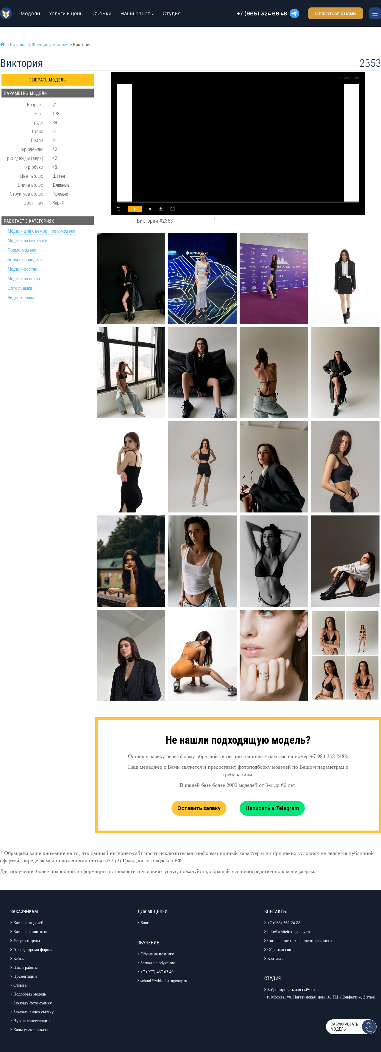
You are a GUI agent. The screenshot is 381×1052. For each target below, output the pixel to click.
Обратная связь (280, 949)
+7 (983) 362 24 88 (283, 922)
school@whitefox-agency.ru (163, 980)
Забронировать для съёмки (291, 989)
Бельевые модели (25, 259)
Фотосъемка (19, 288)
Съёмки (102, 13)
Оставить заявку (199, 808)
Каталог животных (30, 931)
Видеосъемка (20, 298)
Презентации (25, 976)
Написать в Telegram (272, 808)
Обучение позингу (157, 954)
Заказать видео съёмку (33, 1012)
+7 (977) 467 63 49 (157, 971)
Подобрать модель (29, 994)
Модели (30, 13)
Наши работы (137, 13)
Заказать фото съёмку (32, 1003)
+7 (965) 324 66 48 (262, 13)
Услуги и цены (66, 13)
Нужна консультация (31, 1020)
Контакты (275, 958)
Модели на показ (23, 279)
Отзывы (20, 985)
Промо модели (21, 250)
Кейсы (18, 958)
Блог (144, 922)
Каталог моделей (28, 922)
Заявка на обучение (157, 962)
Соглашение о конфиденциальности (299, 940)
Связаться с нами (335, 13)
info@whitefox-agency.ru (288, 931)
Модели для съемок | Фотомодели (41, 231)
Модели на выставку (27, 240)
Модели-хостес (22, 269)
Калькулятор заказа (30, 1029)
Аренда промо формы (32, 949)
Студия (172, 13)
